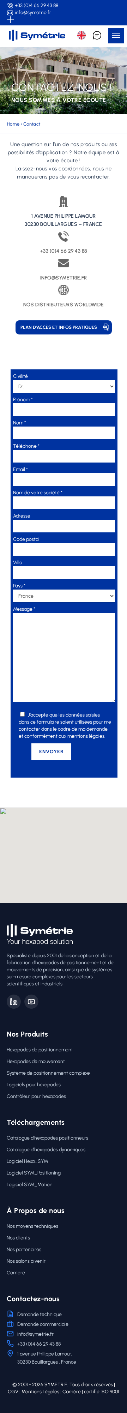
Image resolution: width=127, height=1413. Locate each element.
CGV (13, 1392)
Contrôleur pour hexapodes (36, 1096)
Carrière (16, 1273)
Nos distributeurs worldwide (63, 305)
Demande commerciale (42, 1324)
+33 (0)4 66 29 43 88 (36, 5)
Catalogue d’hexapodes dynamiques (46, 1150)
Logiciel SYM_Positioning (34, 1173)
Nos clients (18, 1238)
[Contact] (97, 35)
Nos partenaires (24, 1249)
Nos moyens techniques (32, 1226)
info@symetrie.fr (33, 13)
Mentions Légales (40, 1392)
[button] (116, 35)
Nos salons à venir (26, 1261)
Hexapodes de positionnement (40, 1050)
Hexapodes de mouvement (36, 1061)
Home (13, 124)
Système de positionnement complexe (48, 1073)
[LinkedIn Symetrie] (14, 1002)
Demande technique (39, 1314)
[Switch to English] (81, 35)
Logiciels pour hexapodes (34, 1085)
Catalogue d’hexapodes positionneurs (47, 1138)
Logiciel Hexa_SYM (27, 1161)
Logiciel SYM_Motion (30, 1185)
